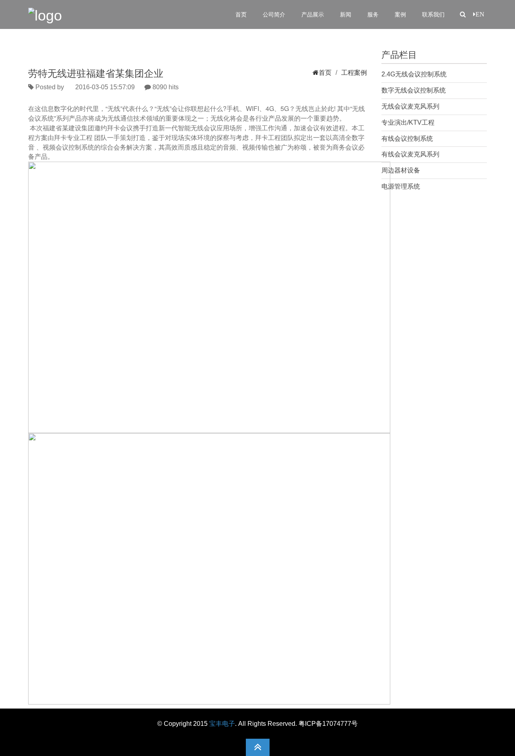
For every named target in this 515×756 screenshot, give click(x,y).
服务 (373, 14)
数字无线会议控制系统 (413, 90)
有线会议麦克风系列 (410, 154)
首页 (241, 14)
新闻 (345, 14)
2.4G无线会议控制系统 (414, 74)
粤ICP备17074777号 (328, 723)
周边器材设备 (400, 170)
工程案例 (354, 72)
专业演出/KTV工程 (408, 122)
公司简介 (274, 14)
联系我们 (433, 14)
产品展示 (312, 14)
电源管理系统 (400, 186)
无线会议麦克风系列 (410, 106)
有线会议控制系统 (407, 138)
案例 (400, 14)
